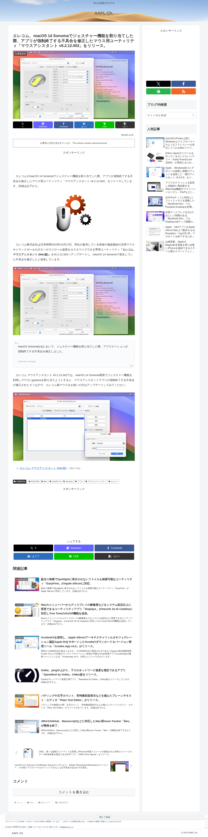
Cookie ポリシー (67, 827)
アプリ (80, 481)
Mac (45, 481)
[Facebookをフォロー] (183, 84)
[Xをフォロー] (158, 84)
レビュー (114, 481)
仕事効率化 (20, 481)
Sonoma (69, 481)
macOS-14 (56, 481)
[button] (125, 124)
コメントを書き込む (74, 792)
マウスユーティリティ (97, 481)
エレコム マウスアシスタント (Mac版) (43, 468)
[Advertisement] (74, 162)
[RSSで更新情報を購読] (183, 91)
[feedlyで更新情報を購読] (158, 91)
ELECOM (35, 481)
